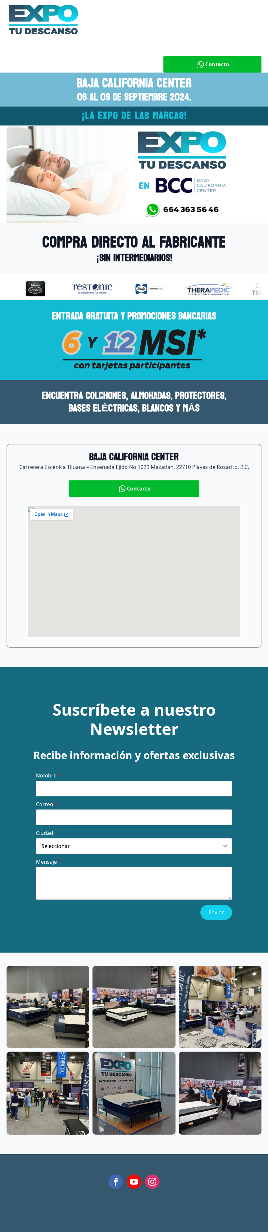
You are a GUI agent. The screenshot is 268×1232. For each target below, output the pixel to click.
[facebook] (116, 1181)
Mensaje (48, 861)
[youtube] (134, 1181)
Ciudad (44, 833)
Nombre (48, 775)
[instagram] (152, 1181)
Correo (47, 804)
